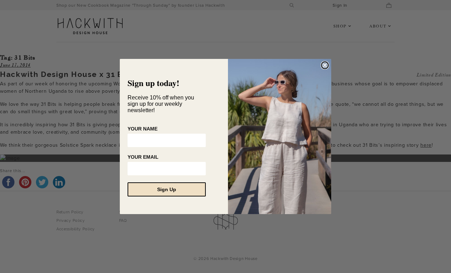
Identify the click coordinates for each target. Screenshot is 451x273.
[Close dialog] (324, 65)
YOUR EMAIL (143, 157)
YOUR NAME (142, 129)
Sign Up (166, 189)
